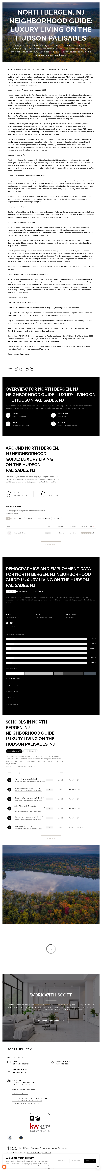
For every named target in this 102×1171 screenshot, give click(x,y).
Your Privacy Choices (51, 1169)
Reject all (62, 1161)
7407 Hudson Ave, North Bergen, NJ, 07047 (29, 800)
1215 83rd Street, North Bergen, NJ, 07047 (28, 819)
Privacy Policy (34, 1152)
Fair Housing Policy (30, 1103)
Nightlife (58, 518)
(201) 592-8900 (19, 1072)
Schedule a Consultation (51, 1020)
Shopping (30, 518)
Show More (51, 838)
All (9, 518)
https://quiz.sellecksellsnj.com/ (58, 315)
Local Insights (20, 1094)
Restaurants (18, 518)
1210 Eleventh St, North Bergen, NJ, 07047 (28, 811)
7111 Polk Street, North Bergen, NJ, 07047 (28, 828)
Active (40, 518)
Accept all (90, 1161)
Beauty (48, 518)
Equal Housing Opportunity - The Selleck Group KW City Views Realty (29, 1101)
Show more (51, 544)
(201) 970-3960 (62, 1064)
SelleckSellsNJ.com (15, 341)
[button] (4, 1167)
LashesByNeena (20, 533)
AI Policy (46, 1152)
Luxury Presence (59, 1148)
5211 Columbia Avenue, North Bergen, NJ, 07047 (30, 781)
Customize (76, 1161)
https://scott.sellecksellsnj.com (42, 331)
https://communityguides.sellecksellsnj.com (48, 323)
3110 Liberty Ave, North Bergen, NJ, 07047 (28, 791)
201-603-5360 (29, 1089)
